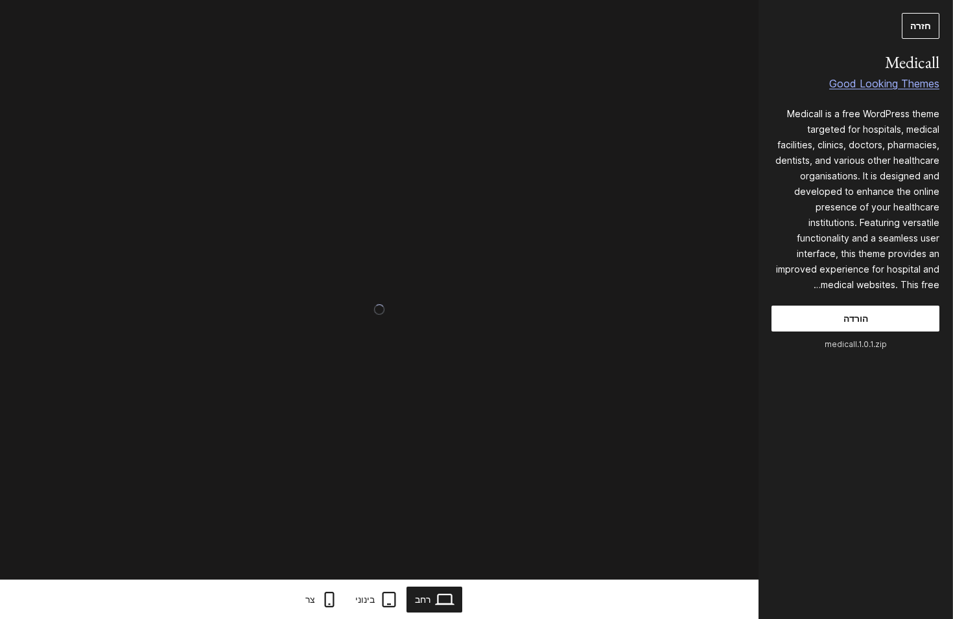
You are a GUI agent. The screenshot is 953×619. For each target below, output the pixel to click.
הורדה (855, 318)
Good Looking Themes (884, 83)
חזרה (920, 25)
